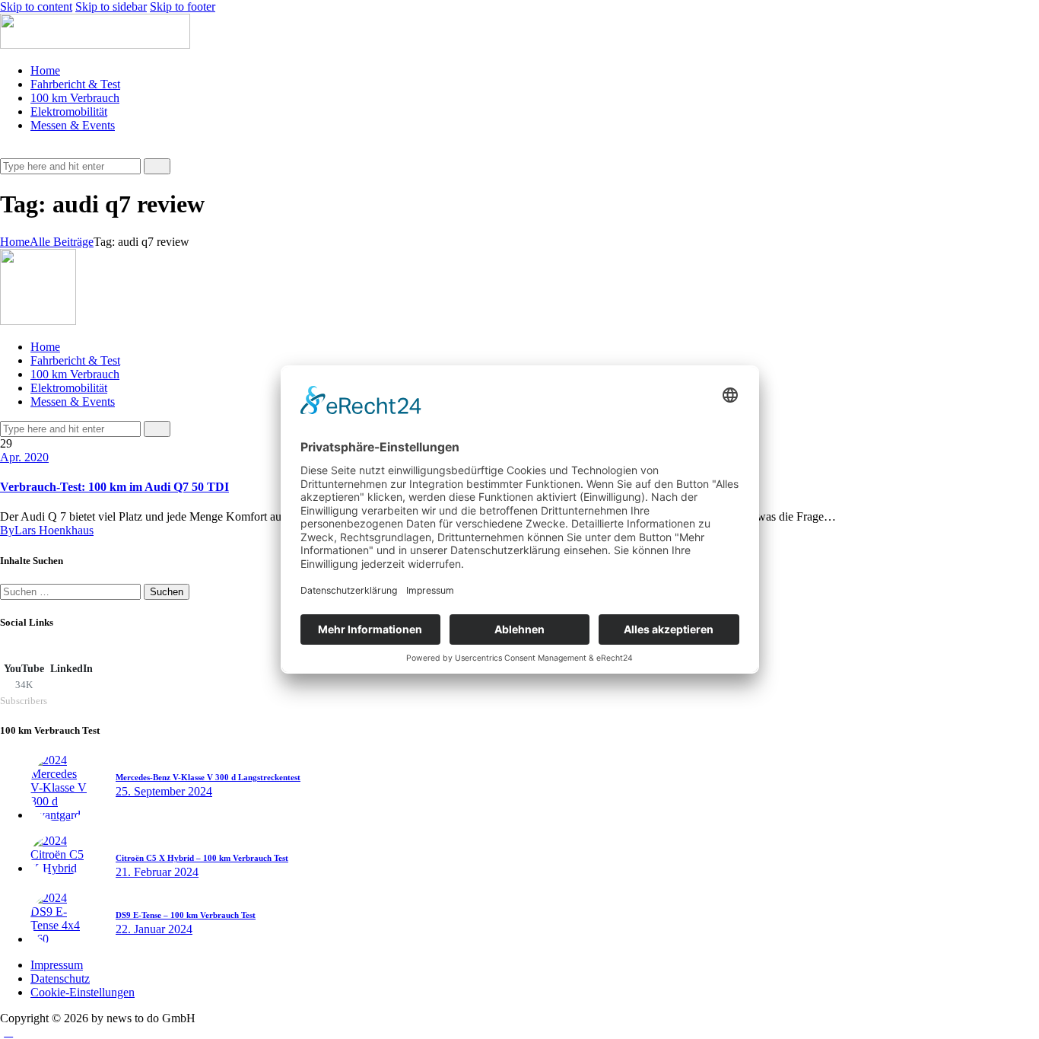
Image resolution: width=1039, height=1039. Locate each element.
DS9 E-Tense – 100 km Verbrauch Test (186, 914)
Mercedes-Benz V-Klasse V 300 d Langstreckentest (208, 777)
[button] (8, 151)
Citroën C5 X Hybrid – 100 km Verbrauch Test (202, 857)
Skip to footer (182, 6)
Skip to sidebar (111, 6)
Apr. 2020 (24, 457)
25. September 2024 (164, 791)
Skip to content (36, 6)
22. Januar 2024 (154, 929)
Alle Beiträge (62, 241)
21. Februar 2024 (157, 871)
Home (15, 241)
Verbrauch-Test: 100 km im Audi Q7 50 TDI (114, 486)
